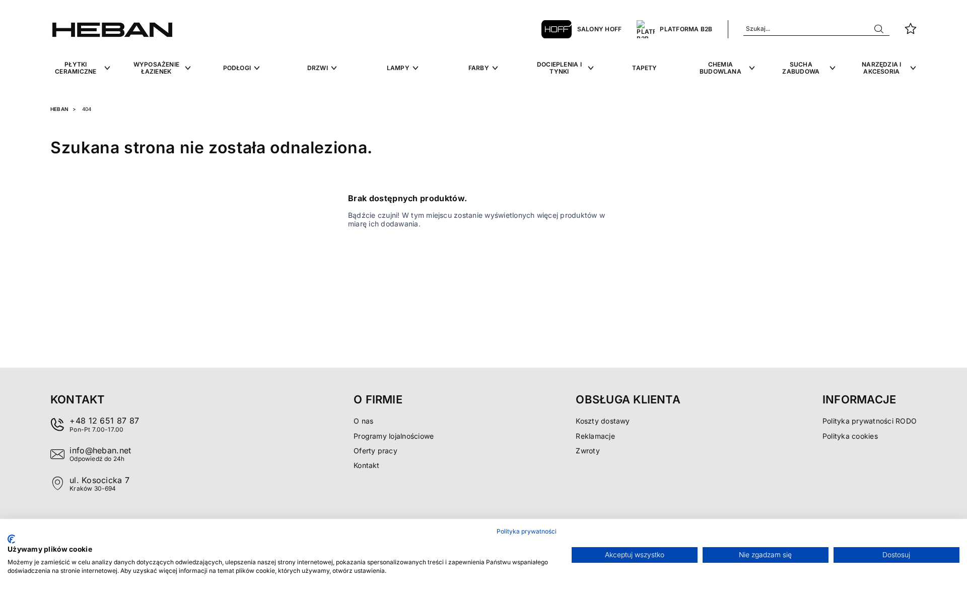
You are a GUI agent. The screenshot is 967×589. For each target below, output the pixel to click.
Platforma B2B (686, 29)
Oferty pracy (375, 450)
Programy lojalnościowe (394, 436)
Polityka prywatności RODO (869, 421)
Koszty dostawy (603, 421)
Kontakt (367, 465)
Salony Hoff (599, 29)
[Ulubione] (911, 29)
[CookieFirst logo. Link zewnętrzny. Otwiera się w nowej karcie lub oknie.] (11, 539)
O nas (363, 421)
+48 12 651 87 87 (104, 421)
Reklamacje (595, 436)
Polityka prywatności (527, 531)
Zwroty (587, 450)
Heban (59, 109)
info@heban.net (100, 450)
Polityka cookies (850, 436)
